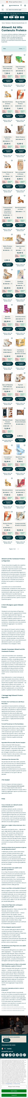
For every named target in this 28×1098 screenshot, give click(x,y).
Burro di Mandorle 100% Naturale (8, 385)
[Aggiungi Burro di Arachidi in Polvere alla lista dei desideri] (24, 160)
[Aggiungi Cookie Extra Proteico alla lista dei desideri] (11, 125)
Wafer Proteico (20, 137)
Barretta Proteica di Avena (8, 102)
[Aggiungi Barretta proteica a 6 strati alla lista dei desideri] (24, 195)
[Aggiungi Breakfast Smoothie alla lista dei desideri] (24, 269)
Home (3, 22)
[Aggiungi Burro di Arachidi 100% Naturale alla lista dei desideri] (11, 54)
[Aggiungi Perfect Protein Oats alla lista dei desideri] (11, 511)
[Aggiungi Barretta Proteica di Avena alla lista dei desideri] (11, 90)
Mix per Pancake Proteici (20, 102)
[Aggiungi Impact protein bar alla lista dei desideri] (24, 234)
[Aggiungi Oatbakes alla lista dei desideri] (11, 269)
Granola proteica (20, 316)
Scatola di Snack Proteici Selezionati (7, 421)
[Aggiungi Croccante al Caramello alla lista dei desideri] (11, 445)
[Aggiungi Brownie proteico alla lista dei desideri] (11, 478)
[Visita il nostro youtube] (13, 1054)
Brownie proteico (8, 490)
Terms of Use (17, 1083)
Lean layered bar (20, 490)
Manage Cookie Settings (14, 1086)
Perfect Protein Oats (7, 524)
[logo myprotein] (14, 5)
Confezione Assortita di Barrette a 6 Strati (20, 351)
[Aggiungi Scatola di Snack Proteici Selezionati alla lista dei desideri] (11, 408)
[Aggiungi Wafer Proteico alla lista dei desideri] (24, 125)
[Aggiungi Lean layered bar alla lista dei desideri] (24, 478)
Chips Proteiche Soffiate (20, 67)
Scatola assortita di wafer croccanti (20, 524)
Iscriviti (6, 1040)
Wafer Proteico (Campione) (7, 247)
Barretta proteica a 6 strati (20, 208)
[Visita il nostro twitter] (17, 1054)
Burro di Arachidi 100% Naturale (7, 67)
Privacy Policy (9, 1083)
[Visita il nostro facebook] (6, 1054)
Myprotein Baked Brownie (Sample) (20, 420)
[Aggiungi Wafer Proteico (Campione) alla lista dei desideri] (11, 234)
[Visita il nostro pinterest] (20, 1054)
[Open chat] (24, 1054)
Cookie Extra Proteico (7, 137)
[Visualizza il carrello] (25, 5)
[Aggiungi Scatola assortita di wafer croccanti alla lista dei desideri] (24, 511)
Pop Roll (20, 384)
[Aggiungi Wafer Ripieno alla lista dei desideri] (11, 338)
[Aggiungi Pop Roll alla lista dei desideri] (24, 373)
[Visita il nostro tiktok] (10, 1054)
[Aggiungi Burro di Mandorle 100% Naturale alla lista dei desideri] (11, 373)
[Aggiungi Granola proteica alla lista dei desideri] (24, 304)
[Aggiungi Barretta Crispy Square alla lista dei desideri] (24, 445)
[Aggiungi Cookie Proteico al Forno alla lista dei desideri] (11, 160)
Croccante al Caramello (7, 457)
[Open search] (2, 9)
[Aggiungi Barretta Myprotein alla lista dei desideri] (11, 304)
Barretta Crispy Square (20, 457)
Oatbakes (7, 281)
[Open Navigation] (3, 5)
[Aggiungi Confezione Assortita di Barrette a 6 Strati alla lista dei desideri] (24, 338)
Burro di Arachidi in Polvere (20, 173)
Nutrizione (8, 22)
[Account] (21, 5)
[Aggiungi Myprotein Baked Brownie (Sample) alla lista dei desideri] (24, 408)
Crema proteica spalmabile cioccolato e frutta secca (7, 210)
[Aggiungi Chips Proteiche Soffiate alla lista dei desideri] (24, 54)
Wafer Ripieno (8, 350)
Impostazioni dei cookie (8, 1045)
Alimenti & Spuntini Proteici (18, 22)
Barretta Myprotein (8, 317)
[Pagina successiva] (18, 549)
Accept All (14, 1095)
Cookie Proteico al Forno (7, 173)
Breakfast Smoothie (20, 282)
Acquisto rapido (8, 81)
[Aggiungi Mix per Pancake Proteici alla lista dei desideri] (24, 90)
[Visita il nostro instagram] (2, 1054)
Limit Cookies (14, 1090)
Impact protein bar (20, 247)
